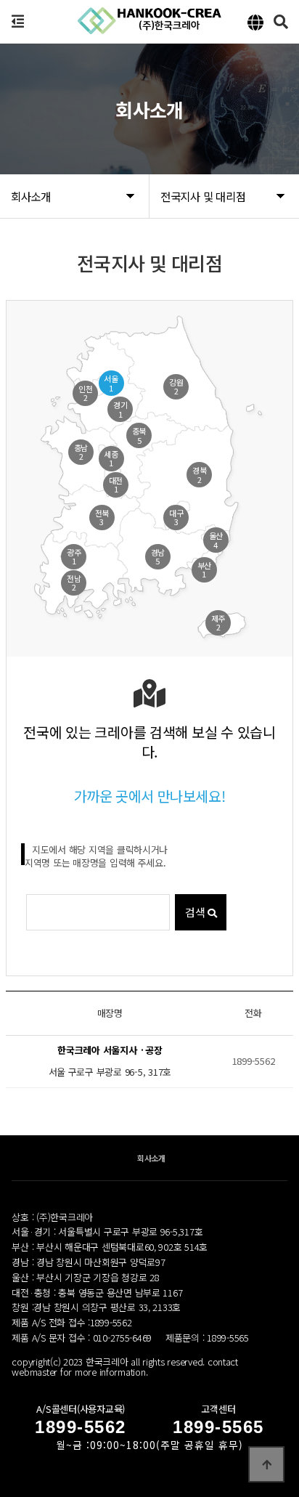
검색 (196, 912)
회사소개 (151, 1158)
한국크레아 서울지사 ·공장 (109, 1051)
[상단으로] (266, 1464)
